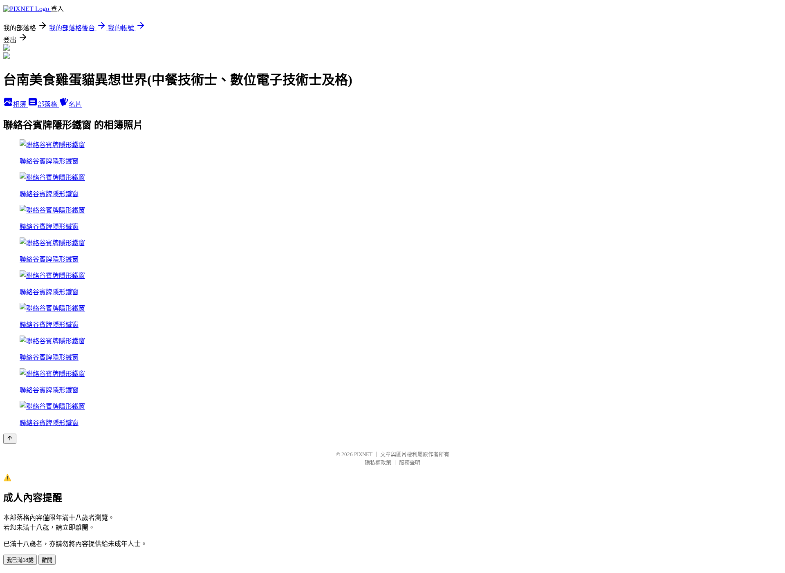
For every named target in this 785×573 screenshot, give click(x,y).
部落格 (48, 104)
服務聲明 (409, 462)
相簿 (20, 104)
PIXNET (363, 454)
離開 (47, 560)
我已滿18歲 (20, 560)
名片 (75, 104)
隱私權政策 (378, 462)
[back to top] (9, 439)
